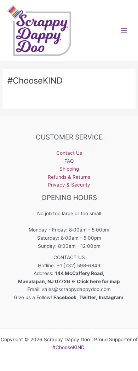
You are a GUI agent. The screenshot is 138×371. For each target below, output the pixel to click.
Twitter (87, 297)
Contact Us (69, 153)
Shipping (69, 169)
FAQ (69, 161)
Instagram (111, 297)
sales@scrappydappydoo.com (76, 289)
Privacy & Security (69, 185)
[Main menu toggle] (124, 30)
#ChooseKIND (68, 347)
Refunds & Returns (69, 177)
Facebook (64, 297)
